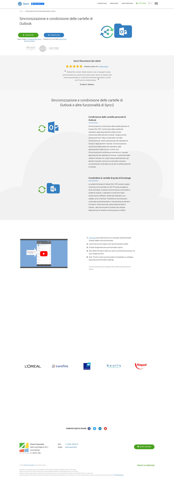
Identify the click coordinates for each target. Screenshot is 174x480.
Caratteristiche (127, 3)
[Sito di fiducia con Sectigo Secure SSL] (55, 48)
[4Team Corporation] (24, 448)
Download (92, 238)
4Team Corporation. (29, 465)
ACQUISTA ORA (102, 3)
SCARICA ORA (29, 35)
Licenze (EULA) (63, 39)
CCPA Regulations (119, 475)
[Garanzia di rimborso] (44, 49)
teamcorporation (71, 447)
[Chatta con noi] (140, 3)
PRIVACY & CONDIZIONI (145, 465)
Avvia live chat (145, 447)
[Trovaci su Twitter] (94, 428)
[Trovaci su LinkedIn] (100, 428)
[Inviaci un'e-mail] (105, 428)
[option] (33, 366)
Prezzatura (114, 3)
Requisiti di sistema (29, 41)
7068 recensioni (103, 66)
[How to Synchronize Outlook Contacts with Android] (52, 253)
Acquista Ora (55, 35)
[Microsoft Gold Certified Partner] (31, 49)
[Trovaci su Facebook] (89, 428)
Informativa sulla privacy (33, 39)
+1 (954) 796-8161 (71, 444)
